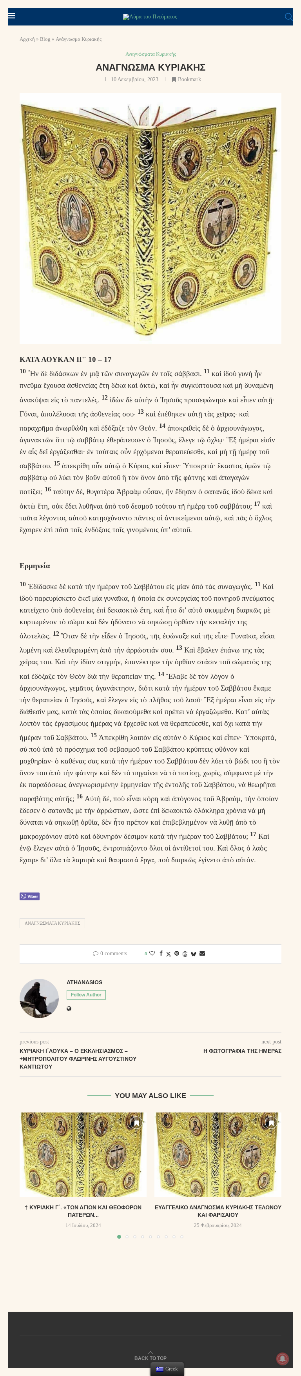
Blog (45, 39)
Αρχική (27, 39)
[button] (30, 1175)
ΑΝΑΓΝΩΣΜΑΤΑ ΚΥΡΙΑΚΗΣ (52, 923)
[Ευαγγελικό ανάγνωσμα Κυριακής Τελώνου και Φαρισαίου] (217, 1154)
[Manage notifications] (282, 1358)
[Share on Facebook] (161, 954)
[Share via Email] (202, 954)
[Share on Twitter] (168, 954)
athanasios (84, 982)
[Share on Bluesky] (193, 954)
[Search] (289, 17)
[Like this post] (152, 954)
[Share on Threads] (185, 954)
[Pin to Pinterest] (176, 954)
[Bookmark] (136, 1122)
